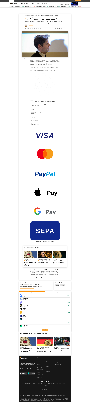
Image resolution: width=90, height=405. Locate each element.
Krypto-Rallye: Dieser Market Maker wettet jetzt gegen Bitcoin (31, 286)
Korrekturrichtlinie (40, 376)
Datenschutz (39, 367)
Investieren (38, 3)
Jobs (38, 362)
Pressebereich (57, 367)
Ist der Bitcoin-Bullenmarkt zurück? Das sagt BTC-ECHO (30, 284)
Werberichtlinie (40, 374)
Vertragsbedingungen (26, 383)
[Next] (3, 403)
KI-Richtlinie (39, 377)
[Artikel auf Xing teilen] (34, 28)
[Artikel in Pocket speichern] (36, 28)
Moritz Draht (31, 25)
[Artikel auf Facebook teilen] (28, 28)
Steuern (33, 3)
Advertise (72, 0)
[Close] (5, 404)
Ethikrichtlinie (39, 372)
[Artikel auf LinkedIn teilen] (32, 28)
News (47, 359)
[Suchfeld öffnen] (79, 4)
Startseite (26, 15)
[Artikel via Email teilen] (38, 28)
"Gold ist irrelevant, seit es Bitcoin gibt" (27, 287)
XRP (29, 3)
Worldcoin (62, 285)
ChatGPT (57, 285)
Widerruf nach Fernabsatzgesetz (62, 383)
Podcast (47, 366)
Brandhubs (48, 369)
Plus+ (39, 15)
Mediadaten (39, 364)
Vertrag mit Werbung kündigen (49, 383)
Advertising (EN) (58, 364)
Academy (47, 368)
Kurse (47, 361)
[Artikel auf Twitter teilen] (30, 28)
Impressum (39, 366)
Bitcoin (22, 3)
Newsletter (48, 371)
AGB (42, 389)
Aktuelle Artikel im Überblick (33, 15)
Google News (48, 373)
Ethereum (26, 3)
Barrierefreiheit (40, 369)
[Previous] (1, 403)
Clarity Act (45, 3)
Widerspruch (45, 385)
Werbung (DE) (57, 366)
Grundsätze (39, 371)
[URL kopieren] (40, 28)
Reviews (47, 364)
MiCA (42, 3)
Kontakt (56, 362)
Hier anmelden (51, 241)
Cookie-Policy (40, 383)
